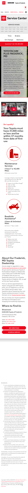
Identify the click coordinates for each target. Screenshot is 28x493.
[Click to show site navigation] (26, 12)
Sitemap (17, 479)
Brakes (17, 36)
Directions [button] (13, 12)
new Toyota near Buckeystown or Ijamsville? (14, 267)
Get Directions (14, 328)
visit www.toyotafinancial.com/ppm (14, 415)
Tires (10, 36)
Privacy (21, 479)
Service (21, 12)
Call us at (11, 93)
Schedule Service (14, 332)
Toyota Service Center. (19, 295)
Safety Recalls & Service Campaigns (12, 481)
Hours (22, 481)
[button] (2, 12)
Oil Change (9, 40)
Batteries (20, 40)
